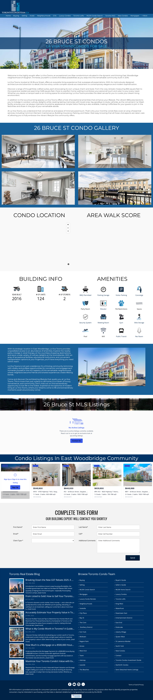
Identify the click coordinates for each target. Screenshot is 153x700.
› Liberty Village (120, 632)
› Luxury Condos (120, 594)
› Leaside (81, 665)
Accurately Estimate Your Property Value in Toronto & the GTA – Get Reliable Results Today (50, 612)
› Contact (117, 655)
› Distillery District (85, 627)
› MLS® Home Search (122, 589)
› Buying (81, 580)
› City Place (82, 613)
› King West (118, 604)
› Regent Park (83, 641)
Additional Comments (87, 540)
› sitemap (82, 660)
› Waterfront (119, 608)
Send (132, 557)
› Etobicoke (118, 627)
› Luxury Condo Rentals (87, 599)
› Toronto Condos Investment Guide (127, 660)
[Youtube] (74, 684)
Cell (80, 534)
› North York (119, 646)
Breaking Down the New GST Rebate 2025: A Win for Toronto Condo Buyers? (50, 579)
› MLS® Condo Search (86, 589)
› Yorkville (82, 608)
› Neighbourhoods (85, 604)
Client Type (18, 540)
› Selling (81, 585)
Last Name (83, 527)
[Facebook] (69, 684)
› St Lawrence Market (122, 641)
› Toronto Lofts (119, 599)
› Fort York (82, 632)
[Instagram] (78, 684)
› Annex (81, 646)
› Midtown (82, 637)
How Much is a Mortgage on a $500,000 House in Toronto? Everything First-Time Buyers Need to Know (50, 644)
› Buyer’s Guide (120, 580)
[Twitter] (83, 684)
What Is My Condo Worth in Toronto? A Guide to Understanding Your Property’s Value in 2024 (50, 628)
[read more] (42, 593)
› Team (81, 655)
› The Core (82, 622)
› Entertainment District (123, 618)
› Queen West (119, 637)
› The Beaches (83, 670)
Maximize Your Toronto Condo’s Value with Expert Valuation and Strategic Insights (50, 661)
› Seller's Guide (120, 585)
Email (15, 534)
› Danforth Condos (121, 665)
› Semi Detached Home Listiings (126, 670)
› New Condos (119, 651)
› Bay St (81, 618)
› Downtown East (120, 613)
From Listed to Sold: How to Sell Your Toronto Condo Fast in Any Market (50, 596)
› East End (118, 622)
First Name (18, 527)
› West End (82, 651)
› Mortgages (82, 594)
